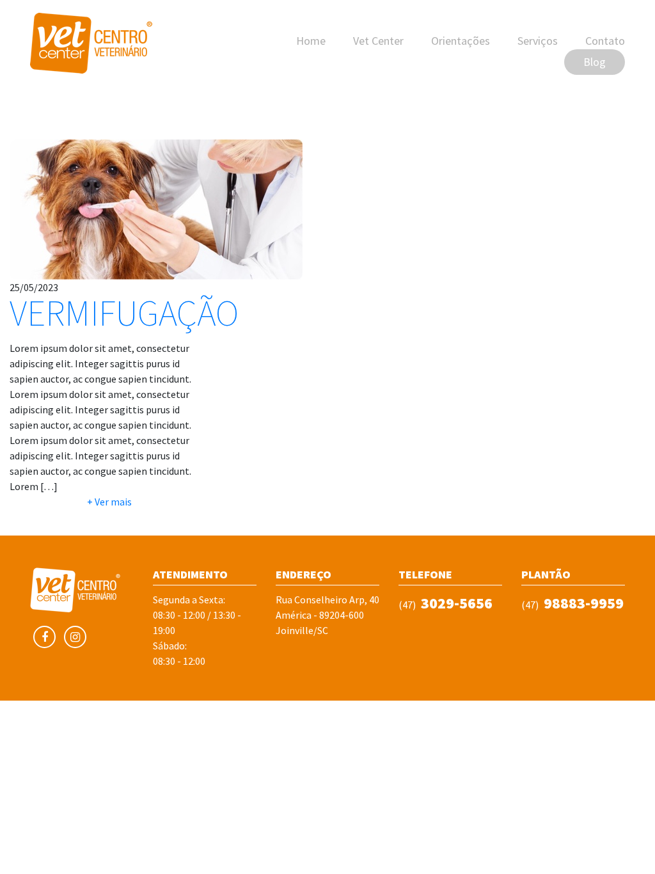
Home (311, 40)
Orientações (460, 40)
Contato (605, 40)
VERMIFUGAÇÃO (124, 312)
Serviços (537, 40)
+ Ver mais (109, 501)
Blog (594, 61)
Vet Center (378, 40)
